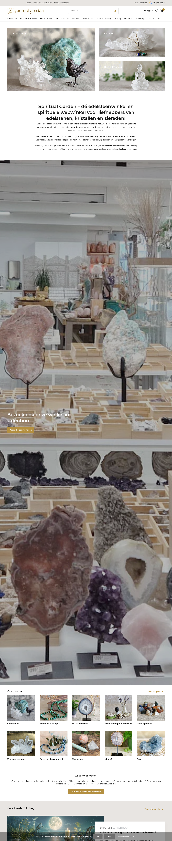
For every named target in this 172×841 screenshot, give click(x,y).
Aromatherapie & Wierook (67, 18)
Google (161, 3)
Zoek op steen (87, 18)
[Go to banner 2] (132, 42)
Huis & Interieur (47, 18)
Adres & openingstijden (21, 430)
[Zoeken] (115, 10)
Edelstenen (12, 18)
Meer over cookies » (126, 836)
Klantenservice (140, 3)
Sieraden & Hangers (28, 18)
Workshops (140, 18)
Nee (109, 836)
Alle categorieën (155, 692)
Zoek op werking (104, 18)
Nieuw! (151, 18)
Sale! (159, 18)
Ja (98, 836)
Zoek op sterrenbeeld (123, 18)
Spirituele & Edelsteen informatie (86, 792)
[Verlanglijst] (156, 10)
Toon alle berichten (153, 809)
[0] (161, 10)
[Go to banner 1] (51, 59)
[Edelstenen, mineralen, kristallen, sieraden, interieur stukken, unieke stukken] (25, 11)
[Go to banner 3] (132, 76)
